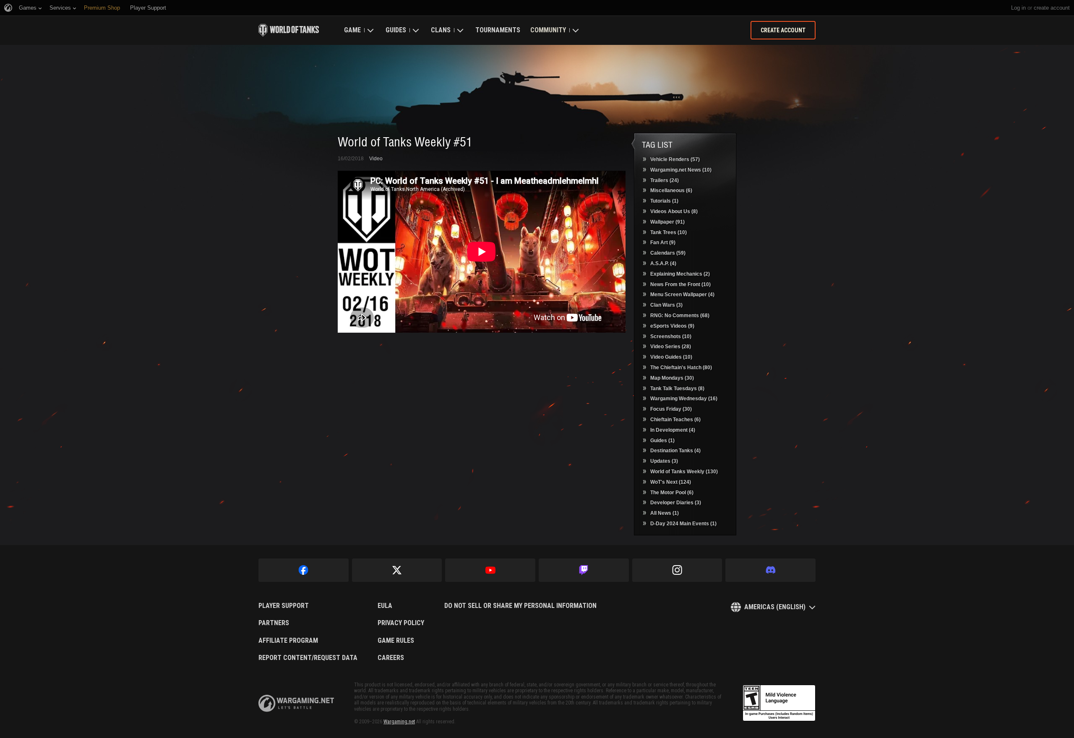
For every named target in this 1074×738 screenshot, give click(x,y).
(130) (684, 472)
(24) (664, 180)
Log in (1018, 8)
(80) (681, 367)
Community (548, 30)
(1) (664, 201)
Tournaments (497, 30)
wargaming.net (296, 703)
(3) (666, 305)
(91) (667, 222)
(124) (670, 482)
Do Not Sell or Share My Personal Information (520, 606)
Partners (273, 623)
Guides (396, 30)
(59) (668, 253)
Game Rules (396, 640)
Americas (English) (775, 607)
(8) (674, 211)
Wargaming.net (399, 722)
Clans (441, 30)
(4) (663, 263)
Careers (391, 658)
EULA (385, 606)
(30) (672, 378)
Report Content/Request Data (307, 658)
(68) (679, 315)
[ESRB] (779, 703)
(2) (680, 274)
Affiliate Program (288, 640)
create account (1052, 8)
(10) (681, 170)
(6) (671, 190)
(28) (670, 346)
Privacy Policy (401, 623)
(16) (683, 399)
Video (376, 159)
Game (352, 30)
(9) (662, 242)
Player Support (283, 606)
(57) (675, 159)
